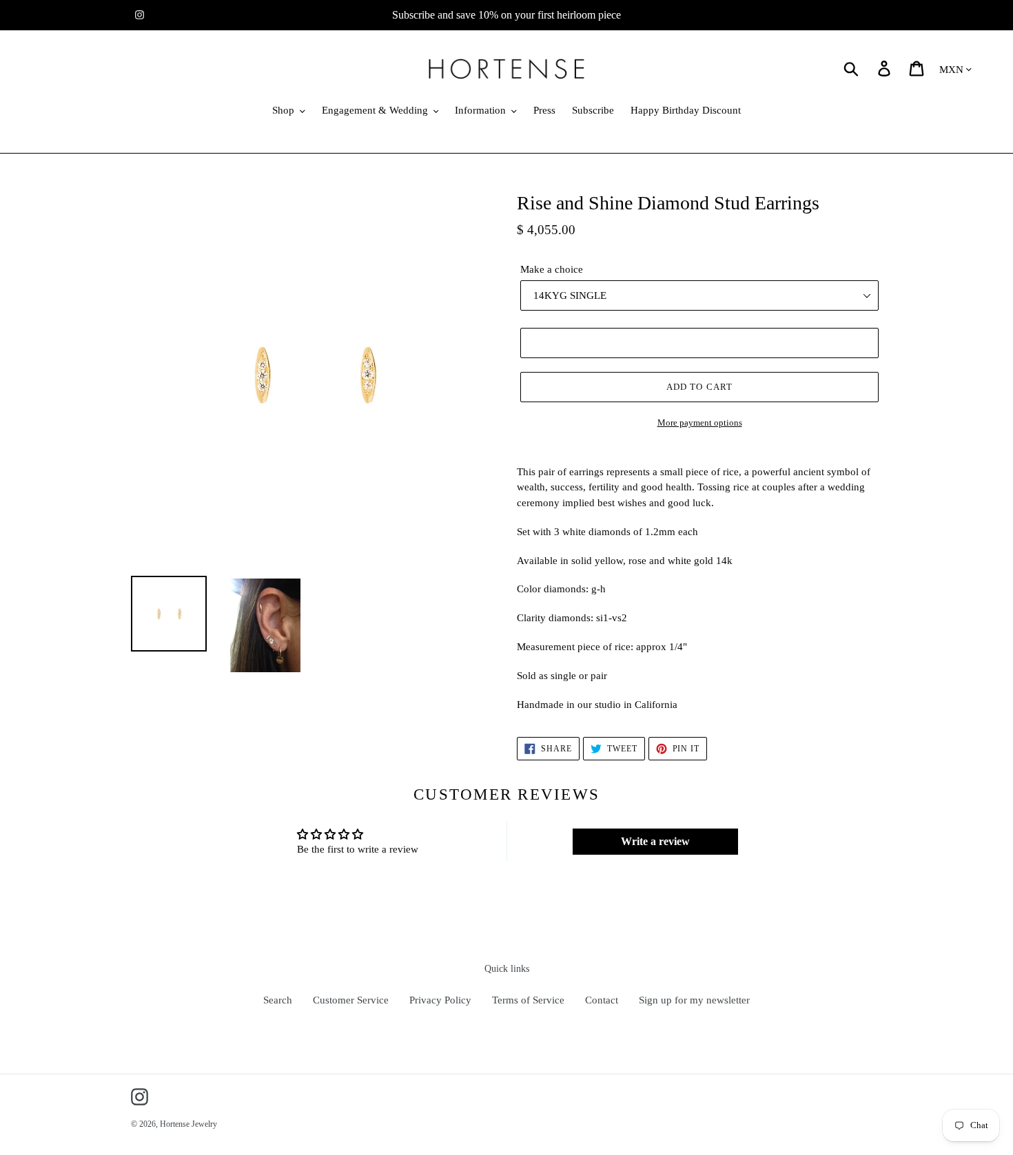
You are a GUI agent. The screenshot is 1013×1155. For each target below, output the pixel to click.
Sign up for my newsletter (694, 1000)
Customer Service (351, 1000)
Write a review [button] (655, 841)
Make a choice (551, 269)
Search (277, 1000)
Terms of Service (528, 1000)
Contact (601, 1000)
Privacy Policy (440, 1000)
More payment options (699, 422)
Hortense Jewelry (188, 1124)
